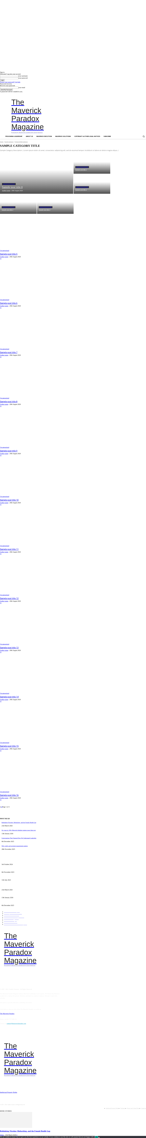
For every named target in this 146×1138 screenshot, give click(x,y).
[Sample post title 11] (37, 528)
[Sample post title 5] (37, 233)
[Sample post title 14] (37, 675)
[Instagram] (134, 94)
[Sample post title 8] (37, 380)
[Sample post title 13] (37, 626)
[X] (142, 94)
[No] (99, 1137)
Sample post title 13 (9, 647)
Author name (4, 257)
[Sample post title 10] (37, 479)
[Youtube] (145, 94)
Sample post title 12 (9, 598)
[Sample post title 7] (37, 331)
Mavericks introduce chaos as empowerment (14, 869)
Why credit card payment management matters (15, 846)
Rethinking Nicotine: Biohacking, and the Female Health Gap (19, 822)
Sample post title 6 (8, 303)
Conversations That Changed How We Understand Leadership (19, 838)
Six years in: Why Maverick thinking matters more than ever (19, 830)
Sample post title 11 (9, 549)
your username (23, 76)
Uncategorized (9, 184)
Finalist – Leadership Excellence (11, 861)
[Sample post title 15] (37, 725)
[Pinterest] (139, 94)
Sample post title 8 (8, 401)
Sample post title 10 (9, 500)
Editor (2, 1135)
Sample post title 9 (8, 451)
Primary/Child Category (21, 142)
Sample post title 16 (9, 795)
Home (1, 142)
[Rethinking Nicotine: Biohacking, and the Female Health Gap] (16, 1127)
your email (21, 87)
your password (23, 78)
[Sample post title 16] (37, 774)
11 (0, 258)
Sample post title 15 (9, 746)
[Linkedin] (136, 94)
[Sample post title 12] (37, 577)
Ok (96, 1137)
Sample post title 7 (8, 352)
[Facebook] (131, 94)
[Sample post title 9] (37, 429)
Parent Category (9, 142)
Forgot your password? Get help (10, 82)
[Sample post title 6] (37, 282)
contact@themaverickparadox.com (16, 1023)
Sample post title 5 (8, 254)
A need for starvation (7, 876)
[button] (143, 136)
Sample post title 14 (9, 697)
